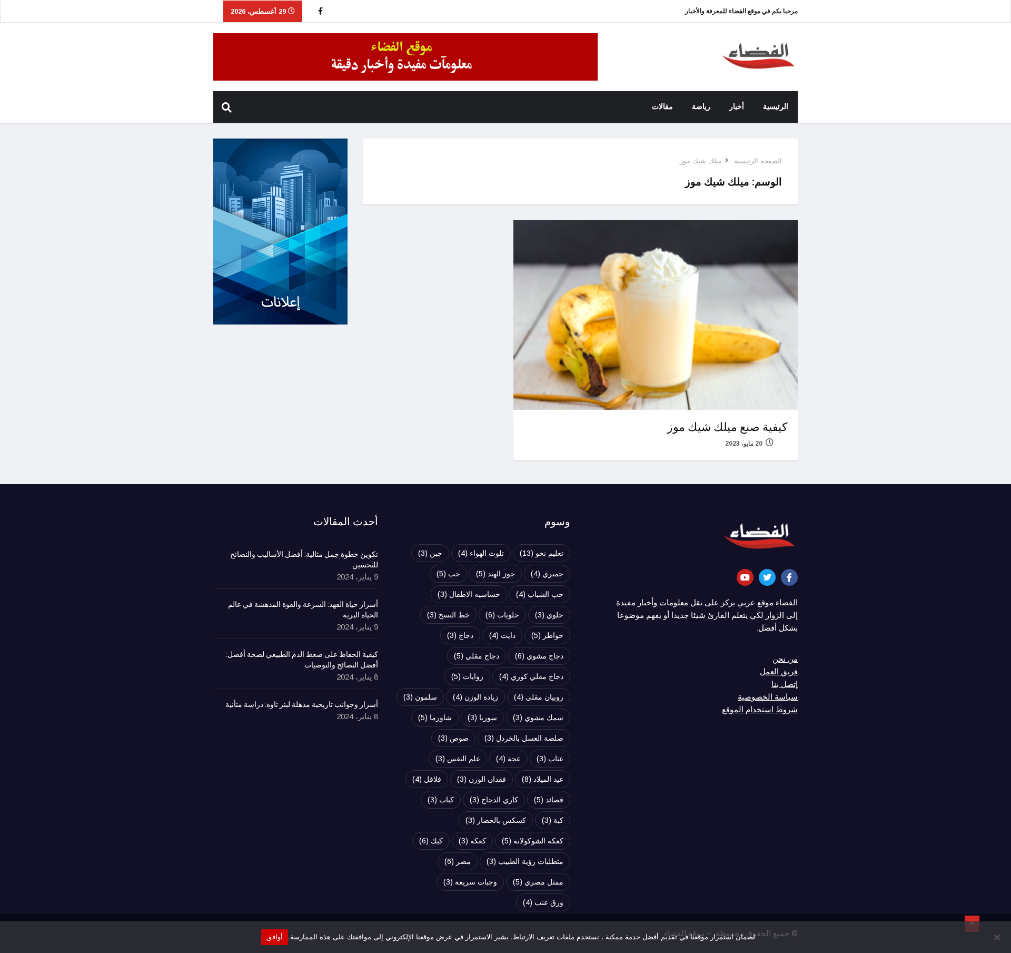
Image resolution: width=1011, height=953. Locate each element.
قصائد (548, 799)
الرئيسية (775, 106)
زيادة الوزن (475, 697)
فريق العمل (779, 671)
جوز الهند (495, 573)
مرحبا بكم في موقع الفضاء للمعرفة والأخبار (741, 11)
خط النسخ (448, 615)
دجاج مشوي (539, 656)
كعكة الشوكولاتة (532, 841)
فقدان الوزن (481, 779)
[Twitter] (767, 577)
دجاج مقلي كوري (531, 676)
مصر (457, 861)
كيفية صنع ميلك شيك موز (727, 427)
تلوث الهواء (481, 553)
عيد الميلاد (542, 779)
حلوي (549, 615)
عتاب (550, 758)
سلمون (420, 697)
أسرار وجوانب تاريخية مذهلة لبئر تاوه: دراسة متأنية (301, 705)
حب (448, 573)
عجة (508, 758)
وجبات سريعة (470, 882)
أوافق (274, 936)
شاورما (435, 717)
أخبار (736, 106)
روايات (467, 676)
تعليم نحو (541, 553)
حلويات (502, 615)
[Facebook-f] (789, 577)
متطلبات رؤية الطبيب (525, 861)
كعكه (472, 841)
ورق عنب (543, 902)
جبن (430, 553)
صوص (453, 738)
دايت (502, 635)
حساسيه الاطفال (469, 594)
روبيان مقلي (538, 697)
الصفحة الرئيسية (758, 161)
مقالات (662, 106)
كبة (552, 820)
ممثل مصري (538, 882)
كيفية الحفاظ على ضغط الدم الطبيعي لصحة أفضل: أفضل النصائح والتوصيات (302, 660)
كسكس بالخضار (495, 820)
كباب (441, 799)
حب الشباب (539, 594)
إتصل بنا (784, 684)
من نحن (785, 659)
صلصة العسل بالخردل (523, 738)
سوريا (482, 717)
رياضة (701, 106)
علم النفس (457, 758)
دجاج (460, 635)
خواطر (547, 635)
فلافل (426, 779)
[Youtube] (745, 577)
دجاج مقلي (476, 656)
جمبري (547, 573)
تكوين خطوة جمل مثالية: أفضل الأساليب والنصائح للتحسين (304, 560)
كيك (431, 841)
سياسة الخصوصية (768, 697)
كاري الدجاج (494, 799)
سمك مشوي (538, 717)
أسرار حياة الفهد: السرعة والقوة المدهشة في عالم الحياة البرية (303, 610)
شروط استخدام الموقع (760, 709)
